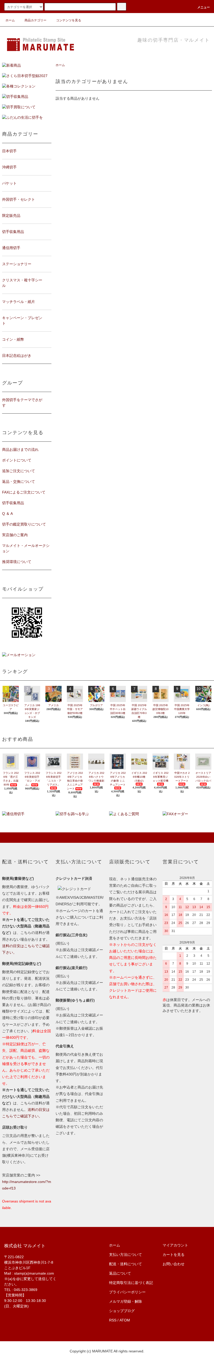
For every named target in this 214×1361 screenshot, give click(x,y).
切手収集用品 (13, 503)
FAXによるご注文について (23, 492)
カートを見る (174, 1254)
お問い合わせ (174, 1264)
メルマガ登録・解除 (125, 1301)
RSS (112, 1320)
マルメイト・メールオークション (26, 548)
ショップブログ (122, 1311)
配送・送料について (125, 1264)
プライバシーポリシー (127, 1292)
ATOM (125, 1320)
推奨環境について (16, 562)
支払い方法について (125, 1254)
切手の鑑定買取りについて (24, 524)
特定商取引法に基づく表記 (131, 1283)
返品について (120, 1273)
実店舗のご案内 (15, 535)
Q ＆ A (7, 513)
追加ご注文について (18, 471)
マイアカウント (175, 1245)
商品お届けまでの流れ (20, 449)
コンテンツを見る (68, 20)
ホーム (10, 20)
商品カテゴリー (35, 20)
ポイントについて (16, 460)
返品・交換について (18, 481)
